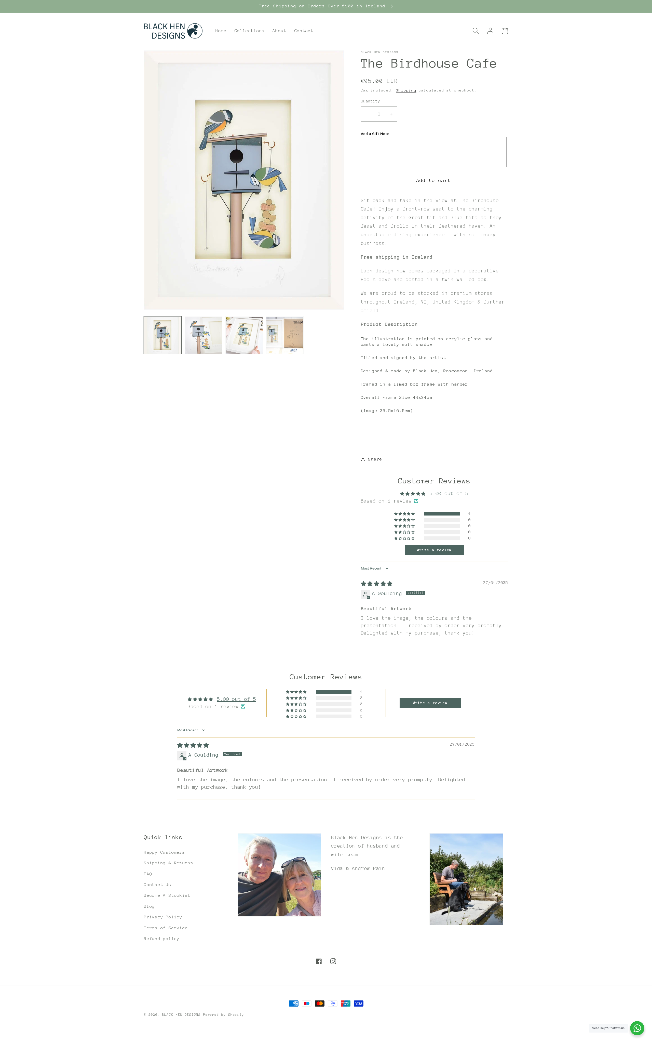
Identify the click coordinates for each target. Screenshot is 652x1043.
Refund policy (162, 938)
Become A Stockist (167, 895)
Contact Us (157, 884)
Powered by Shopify (223, 1014)
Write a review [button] (434, 550)
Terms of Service (166, 928)
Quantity (370, 101)
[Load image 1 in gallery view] (162, 335)
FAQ (148, 874)
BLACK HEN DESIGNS (181, 1014)
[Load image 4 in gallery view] (285, 335)
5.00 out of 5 (449, 493)
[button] (475, 31)
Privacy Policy (163, 917)
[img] (377, 584)
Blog (149, 906)
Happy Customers (164, 852)
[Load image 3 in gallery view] (244, 335)
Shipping (406, 90)
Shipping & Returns (168, 863)
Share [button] (375, 459)
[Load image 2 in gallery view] (203, 335)
